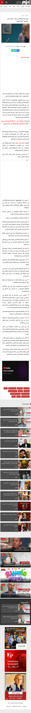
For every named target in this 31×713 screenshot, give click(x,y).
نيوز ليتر (13, 396)
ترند (10, 6)
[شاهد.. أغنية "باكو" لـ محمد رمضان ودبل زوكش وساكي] (24, 474)
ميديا (18, 6)
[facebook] (18, 50)
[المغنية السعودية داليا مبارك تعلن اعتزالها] (24, 527)
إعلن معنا (8, 706)
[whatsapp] (12, 50)
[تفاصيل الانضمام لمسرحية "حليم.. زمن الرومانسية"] (24, 506)
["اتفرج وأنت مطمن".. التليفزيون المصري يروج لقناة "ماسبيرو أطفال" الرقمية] (15, 575)
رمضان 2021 (26, 391)
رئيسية (5, 388)
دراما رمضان (19, 388)
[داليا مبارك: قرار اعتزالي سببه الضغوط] (24, 516)
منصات (5, 6)
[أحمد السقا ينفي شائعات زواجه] (24, 443)
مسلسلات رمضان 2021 (15, 393)
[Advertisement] (15, 75)
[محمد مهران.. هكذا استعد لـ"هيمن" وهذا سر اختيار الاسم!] (24, 422)
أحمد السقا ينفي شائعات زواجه (11, 440)
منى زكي (18, 396)
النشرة (22, 6)
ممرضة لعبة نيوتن (25, 396)
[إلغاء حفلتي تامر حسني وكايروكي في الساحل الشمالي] (24, 485)
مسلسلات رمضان (25, 393)
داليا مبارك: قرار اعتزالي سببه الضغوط (9, 514)
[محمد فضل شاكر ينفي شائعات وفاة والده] (24, 453)
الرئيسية (28, 6)
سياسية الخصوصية (16, 706)
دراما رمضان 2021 (12, 388)
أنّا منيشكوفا (26, 388)
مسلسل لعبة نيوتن (12, 391)
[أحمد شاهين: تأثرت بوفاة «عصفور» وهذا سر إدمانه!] (24, 411)
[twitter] (15, 50)
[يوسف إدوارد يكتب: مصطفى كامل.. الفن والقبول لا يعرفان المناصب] (24, 432)
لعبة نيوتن (20, 391)
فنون (14, 6)
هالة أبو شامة (21, 46)
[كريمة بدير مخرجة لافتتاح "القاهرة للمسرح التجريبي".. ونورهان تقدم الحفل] (24, 464)
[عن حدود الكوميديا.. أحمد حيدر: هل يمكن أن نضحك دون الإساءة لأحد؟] (24, 495)
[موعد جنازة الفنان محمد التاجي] (15, 545)
